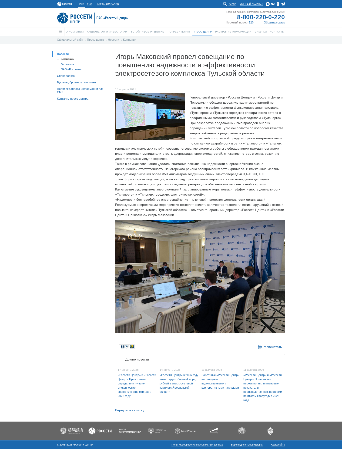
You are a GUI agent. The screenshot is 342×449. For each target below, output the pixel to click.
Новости (113, 39)
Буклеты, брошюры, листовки (76, 82)
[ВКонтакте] (122, 346)
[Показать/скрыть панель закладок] (117, 346)
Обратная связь (274, 22)
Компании (129, 39)
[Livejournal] (127, 346)
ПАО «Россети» (71, 69)
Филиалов (67, 64)
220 (251, 22)
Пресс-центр (95, 39)
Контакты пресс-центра (72, 98)
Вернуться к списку (129, 410)
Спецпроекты (66, 76)
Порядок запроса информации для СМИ (80, 90)
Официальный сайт (70, 39)
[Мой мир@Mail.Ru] (132, 346)
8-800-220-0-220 (261, 17)
